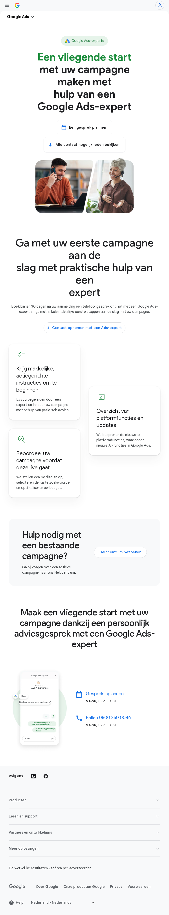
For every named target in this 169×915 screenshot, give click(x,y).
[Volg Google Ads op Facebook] (45, 776)
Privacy (116, 887)
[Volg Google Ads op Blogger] (33, 776)
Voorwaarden (139, 887)
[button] (84, 800)
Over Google (47, 887)
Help (20, 902)
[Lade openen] (7, 5)
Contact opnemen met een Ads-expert (87, 328)
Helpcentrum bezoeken (120, 552)
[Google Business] (17, 5)
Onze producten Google (84, 887)
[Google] (17, 886)
